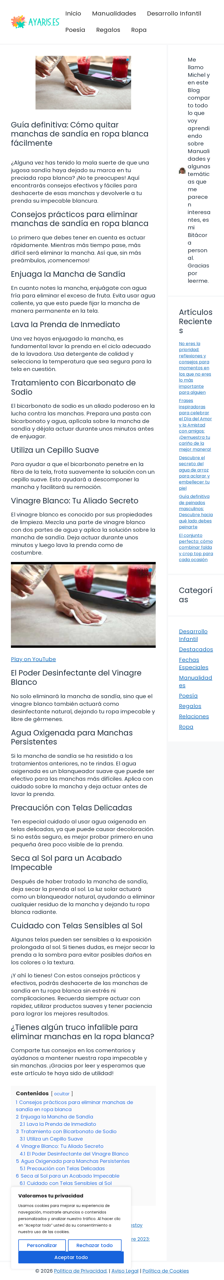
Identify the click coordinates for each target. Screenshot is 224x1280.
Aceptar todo (71, 1257)
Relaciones (194, 716)
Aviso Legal (124, 1270)
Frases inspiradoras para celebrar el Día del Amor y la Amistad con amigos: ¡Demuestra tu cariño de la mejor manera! (195, 424)
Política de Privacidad (80, 1270)
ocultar (62, 1094)
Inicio (73, 13)
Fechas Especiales (193, 663)
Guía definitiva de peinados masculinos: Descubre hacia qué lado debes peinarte (196, 511)
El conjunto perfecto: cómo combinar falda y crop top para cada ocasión (196, 547)
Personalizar (42, 1245)
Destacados (196, 649)
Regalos (108, 30)
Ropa (139, 30)
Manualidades (114, 13)
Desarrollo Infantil (174, 13)
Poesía (75, 30)
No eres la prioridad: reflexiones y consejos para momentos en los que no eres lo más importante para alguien (195, 368)
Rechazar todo (94, 1245)
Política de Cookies (166, 1270)
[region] (71, 1228)
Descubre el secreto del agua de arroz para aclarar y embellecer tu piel (194, 473)
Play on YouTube (33, 659)
